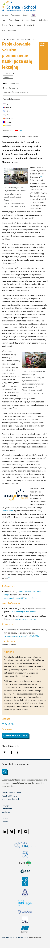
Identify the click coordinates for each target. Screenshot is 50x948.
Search (25, 14)
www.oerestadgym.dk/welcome (23, 611)
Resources (13, 88)
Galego (8, 111)
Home (4, 20)
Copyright (6, 805)
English (8, 103)
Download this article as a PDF (15, 735)
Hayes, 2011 (7, 510)
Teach (4, 25)
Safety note (7, 808)
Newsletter (15, 14)
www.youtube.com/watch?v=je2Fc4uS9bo (21, 635)
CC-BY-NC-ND (8, 724)
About (19, 25)
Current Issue (14, 20)
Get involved (29, 25)
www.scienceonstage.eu (26, 619)
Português (9, 118)
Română (8, 122)
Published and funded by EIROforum (15, 937)
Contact (5, 14)
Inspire (34, 20)
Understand (43, 20)
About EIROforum (9, 795)
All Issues (25, 20)
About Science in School (11, 792)
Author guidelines (9, 30)
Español (8, 125)
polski (7, 114)
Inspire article (43, 44)
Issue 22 (29, 39)
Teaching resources (20, 92)
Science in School (8, 39)
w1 (41, 176)
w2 (9, 577)
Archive (5, 818)
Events (12, 25)
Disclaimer (6, 811)
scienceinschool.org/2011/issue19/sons (21, 597)
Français (8, 107)
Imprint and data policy (11, 799)
